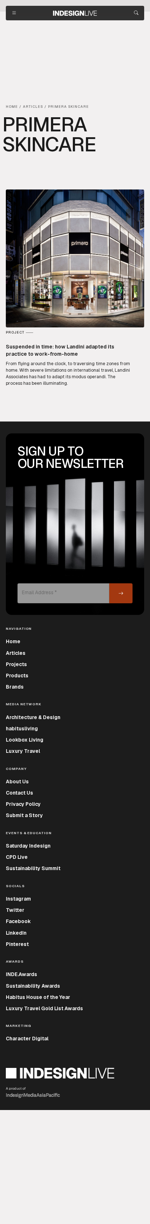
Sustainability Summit (33, 868)
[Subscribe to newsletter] (121, 593)
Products (17, 675)
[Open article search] (136, 13)
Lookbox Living (24, 740)
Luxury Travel (23, 751)
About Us (17, 781)
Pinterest (17, 944)
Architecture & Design (33, 717)
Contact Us (19, 793)
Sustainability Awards (33, 986)
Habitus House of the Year (38, 997)
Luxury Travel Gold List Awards (44, 1008)
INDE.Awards (21, 974)
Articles (15, 653)
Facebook (18, 921)
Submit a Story (24, 815)
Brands (15, 687)
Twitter (15, 910)
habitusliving (22, 728)
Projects (16, 664)
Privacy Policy (23, 804)
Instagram (18, 898)
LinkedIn (16, 933)
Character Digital (27, 1038)
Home (13, 641)
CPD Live (17, 857)
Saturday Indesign (28, 845)
